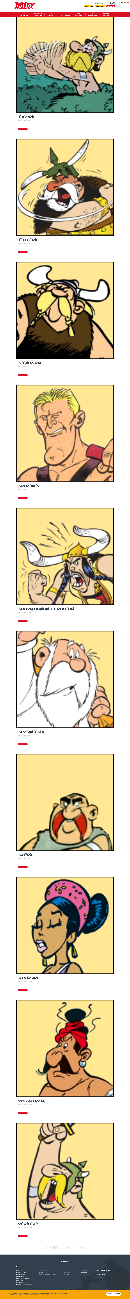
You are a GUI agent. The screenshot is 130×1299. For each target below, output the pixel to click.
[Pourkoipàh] (65, 1048)
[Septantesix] (65, 679)
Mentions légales (13, 1293)
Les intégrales (19, 1280)
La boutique (89, 6)
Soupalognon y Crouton (46, 609)
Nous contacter (113, 1294)
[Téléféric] (65, 187)
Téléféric (28, 240)
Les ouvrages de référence (22, 1282)
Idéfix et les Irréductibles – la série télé (47, 1274)
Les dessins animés (43, 1270)
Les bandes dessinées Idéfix (23, 1278)
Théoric (27, 117)
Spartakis (28, 486)
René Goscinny (84, 1270)
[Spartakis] (65, 433)
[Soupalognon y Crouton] (65, 556)
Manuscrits (66, 1293)
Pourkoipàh (31, 1101)
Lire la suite (22, 128)
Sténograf (30, 363)
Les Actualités (100, 1267)
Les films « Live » (42, 1272)
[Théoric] (65, 64)
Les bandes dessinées (21, 1270)
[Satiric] (65, 802)
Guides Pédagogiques (103, 1270)
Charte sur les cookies (57, 1293)
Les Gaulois (66, 1270)
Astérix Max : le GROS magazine (24, 1284)
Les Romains (67, 1272)
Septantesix (31, 732)
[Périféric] (65, 1171)
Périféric (28, 1224)
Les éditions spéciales (21, 1274)
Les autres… (66, 1274)
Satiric (26, 855)
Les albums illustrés (21, 1272)
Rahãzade (28, 978)
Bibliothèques (100, 6)
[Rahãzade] (65, 925)
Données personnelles (44, 1293)
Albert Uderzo (84, 1272)
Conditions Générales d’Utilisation (28, 1293)
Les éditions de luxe (21, 1276)
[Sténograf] (65, 310)
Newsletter (110, 6)
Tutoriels (99, 1278)
